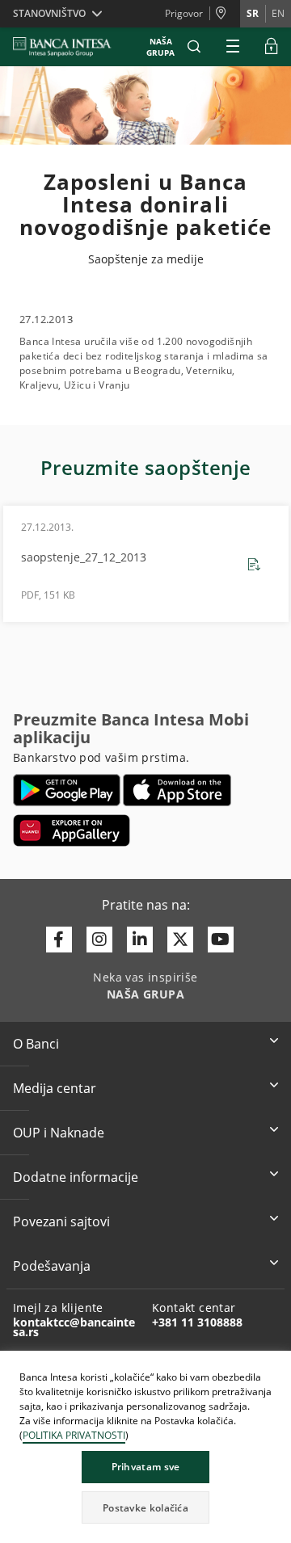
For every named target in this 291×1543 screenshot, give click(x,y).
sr (253, 13)
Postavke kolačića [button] (145, 1508)
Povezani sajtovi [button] (61, 1221)
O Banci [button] (36, 1044)
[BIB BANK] (72, 46)
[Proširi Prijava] (271, 46)
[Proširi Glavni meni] (232, 46)
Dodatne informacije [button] (75, 1177)
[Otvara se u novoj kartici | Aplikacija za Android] (66, 790)
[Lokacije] (224, 13)
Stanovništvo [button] (49, 13)
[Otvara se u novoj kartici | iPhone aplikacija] (177, 790)
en (278, 13)
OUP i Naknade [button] (58, 1132)
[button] (194, 46)
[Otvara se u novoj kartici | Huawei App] (71, 830)
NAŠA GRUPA (160, 47)
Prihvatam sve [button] (146, 1467)
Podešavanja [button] (52, 1266)
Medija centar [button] (54, 1088)
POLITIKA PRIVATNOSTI (74, 1435)
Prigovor (184, 13)
